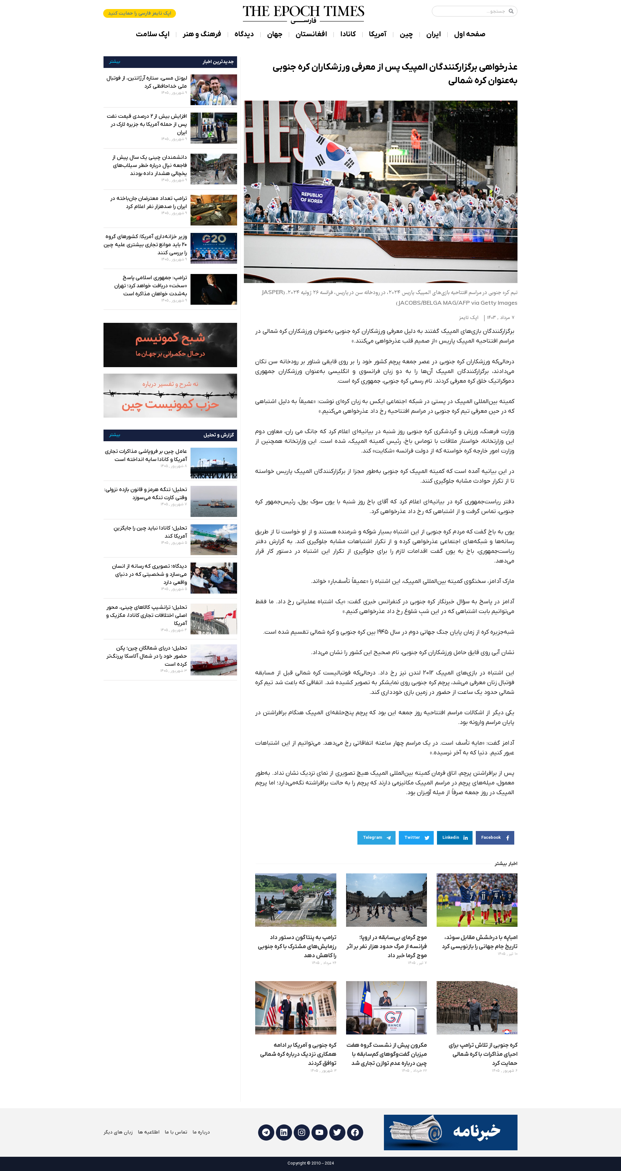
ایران (433, 34)
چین (406, 34)
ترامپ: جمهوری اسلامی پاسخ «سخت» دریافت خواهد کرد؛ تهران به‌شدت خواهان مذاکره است (150, 286)
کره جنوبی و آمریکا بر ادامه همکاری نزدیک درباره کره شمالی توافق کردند (298, 1054)
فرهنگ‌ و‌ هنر (202, 34)
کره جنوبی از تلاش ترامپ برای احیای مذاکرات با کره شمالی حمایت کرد (483, 1054)
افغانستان (311, 34)
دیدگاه (244, 34)
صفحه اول (469, 34)
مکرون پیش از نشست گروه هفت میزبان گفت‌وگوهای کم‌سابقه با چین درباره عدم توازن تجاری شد (386, 1054)
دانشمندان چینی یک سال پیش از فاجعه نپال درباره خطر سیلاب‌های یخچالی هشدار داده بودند (149, 165)
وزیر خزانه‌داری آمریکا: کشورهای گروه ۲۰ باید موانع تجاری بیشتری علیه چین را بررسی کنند (145, 245)
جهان (274, 34)
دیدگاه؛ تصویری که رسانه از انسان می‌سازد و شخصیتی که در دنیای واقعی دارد (149, 574)
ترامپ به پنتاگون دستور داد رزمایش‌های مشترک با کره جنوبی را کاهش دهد (297, 946)
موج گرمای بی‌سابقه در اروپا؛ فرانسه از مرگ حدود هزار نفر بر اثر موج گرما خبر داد (386, 946)
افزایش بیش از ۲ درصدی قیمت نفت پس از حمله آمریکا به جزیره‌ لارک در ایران (147, 124)
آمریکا (378, 34)
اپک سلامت (152, 34)
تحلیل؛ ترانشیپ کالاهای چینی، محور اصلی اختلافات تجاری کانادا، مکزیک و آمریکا (146, 615)
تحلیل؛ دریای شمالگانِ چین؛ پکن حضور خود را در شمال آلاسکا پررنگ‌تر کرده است (146, 656)
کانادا (348, 34)
